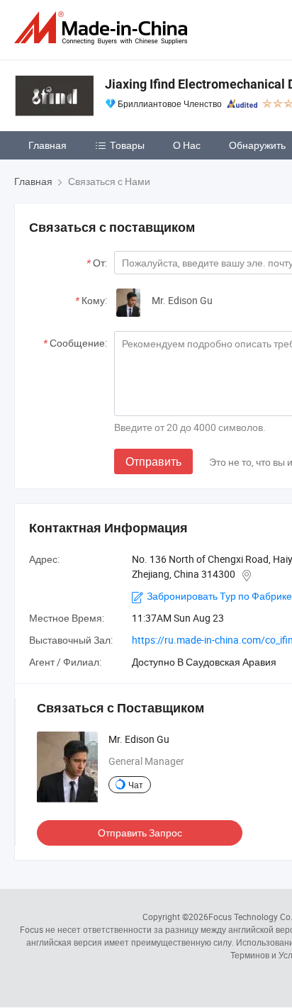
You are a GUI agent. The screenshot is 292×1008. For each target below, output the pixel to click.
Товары (127, 145)
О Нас (187, 145)
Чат (135, 784)
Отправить (153, 461)
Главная (47, 145)
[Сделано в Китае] (103, 28)
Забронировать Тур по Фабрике (219, 596)
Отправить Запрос (140, 832)
